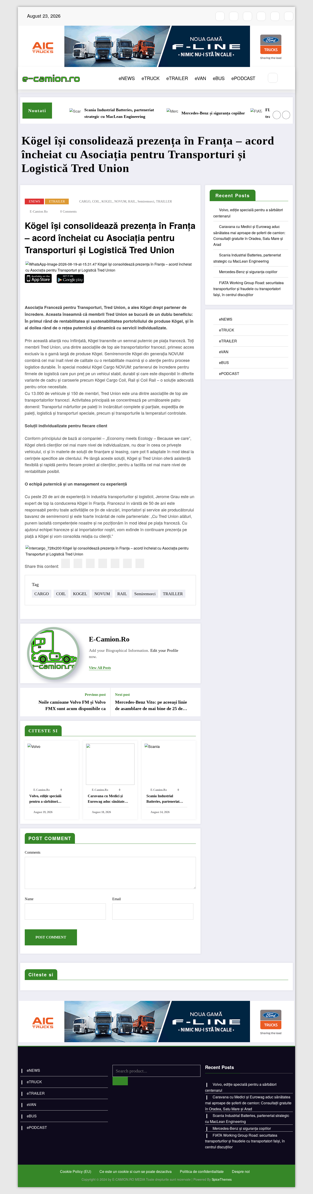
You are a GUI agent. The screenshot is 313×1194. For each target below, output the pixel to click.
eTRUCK (150, 78)
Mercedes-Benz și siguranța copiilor (195, 113)
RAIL (132, 201)
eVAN (200, 78)
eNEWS (127, 78)
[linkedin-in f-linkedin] (288, 16)
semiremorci (145, 201)
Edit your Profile (164, 650)
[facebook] (65, 563)
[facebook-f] (220, 16)
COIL (96, 201)
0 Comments (68, 211)
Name (29, 899)
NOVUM (120, 201)
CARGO (84, 201)
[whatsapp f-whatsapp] (275, 16)
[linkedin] (90, 563)
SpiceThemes (222, 1179)
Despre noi (241, 1171)
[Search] (273, 78)
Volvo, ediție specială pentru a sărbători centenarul (45, 799)
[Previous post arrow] (26, 702)
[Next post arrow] (194, 702)
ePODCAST (243, 78)
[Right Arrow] (286, 115)
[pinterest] (115, 563)
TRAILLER (164, 201)
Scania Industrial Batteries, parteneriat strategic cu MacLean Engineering (101, 113)
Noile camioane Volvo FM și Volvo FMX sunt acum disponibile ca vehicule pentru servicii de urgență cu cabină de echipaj (71, 706)
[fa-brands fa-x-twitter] (261, 16)
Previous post (95, 695)
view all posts (100, 668)
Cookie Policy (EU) (75, 1171)
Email (116, 899)
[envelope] (102, 563)
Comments (32, 852)
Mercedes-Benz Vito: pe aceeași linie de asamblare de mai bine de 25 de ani (151, 706)
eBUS (219, 78)
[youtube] (247, 16)
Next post (122, 695)
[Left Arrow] (277, 115)
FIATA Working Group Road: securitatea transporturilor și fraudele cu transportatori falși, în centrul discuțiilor (248, 288)
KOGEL (107, 201)
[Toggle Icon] (287, 78)
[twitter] (78, 563)
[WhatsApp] (127, 563)
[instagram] (233, 16)
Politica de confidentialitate (202, 1171)
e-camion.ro (39, 211)
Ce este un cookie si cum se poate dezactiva (135, 1171)
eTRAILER (177, 78)
